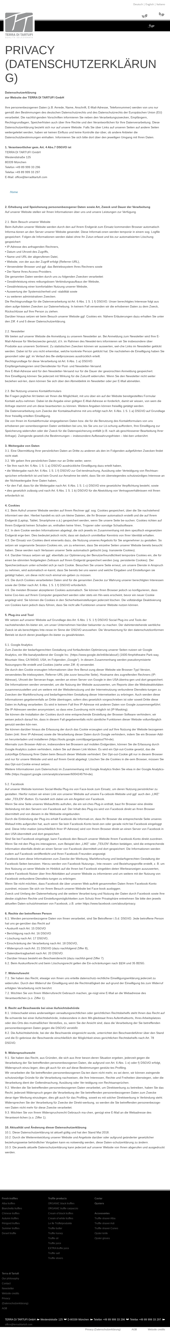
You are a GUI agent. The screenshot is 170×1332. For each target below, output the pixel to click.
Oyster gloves (102, 1238)
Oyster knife (101, 1233)
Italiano (161, 4)
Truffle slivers (55, 1258)
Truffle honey (55, 1233)
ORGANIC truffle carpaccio (63, 1208)
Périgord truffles (11, 1223)
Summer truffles (10, 1228)
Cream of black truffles (60, 1213)
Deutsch (138, 4)
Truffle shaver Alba (105, 1218)
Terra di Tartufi (10, 1273)
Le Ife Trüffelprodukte (60, 1223)
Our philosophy (10, 1278)
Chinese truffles (10, 1213)
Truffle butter (55, 1228)
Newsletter (8, 1288)
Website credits (10, 1293)
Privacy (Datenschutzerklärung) (103, 1329)
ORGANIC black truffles (61, 1203)
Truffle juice (54, 1243)
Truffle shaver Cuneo (106, 1228)
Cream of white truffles (60, 1218)
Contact (6, 1283)
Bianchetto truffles (12, 1208)
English (150, 4)
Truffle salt (54, 1253)
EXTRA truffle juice (58, 1248)
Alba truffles (8, 1203)
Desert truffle (9, 1233)
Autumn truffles (10, 1218)
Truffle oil (53, 1238)
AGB (4, 1308)
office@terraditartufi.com (18, 1324)
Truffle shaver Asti (104, 1223)
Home (14, 192)
